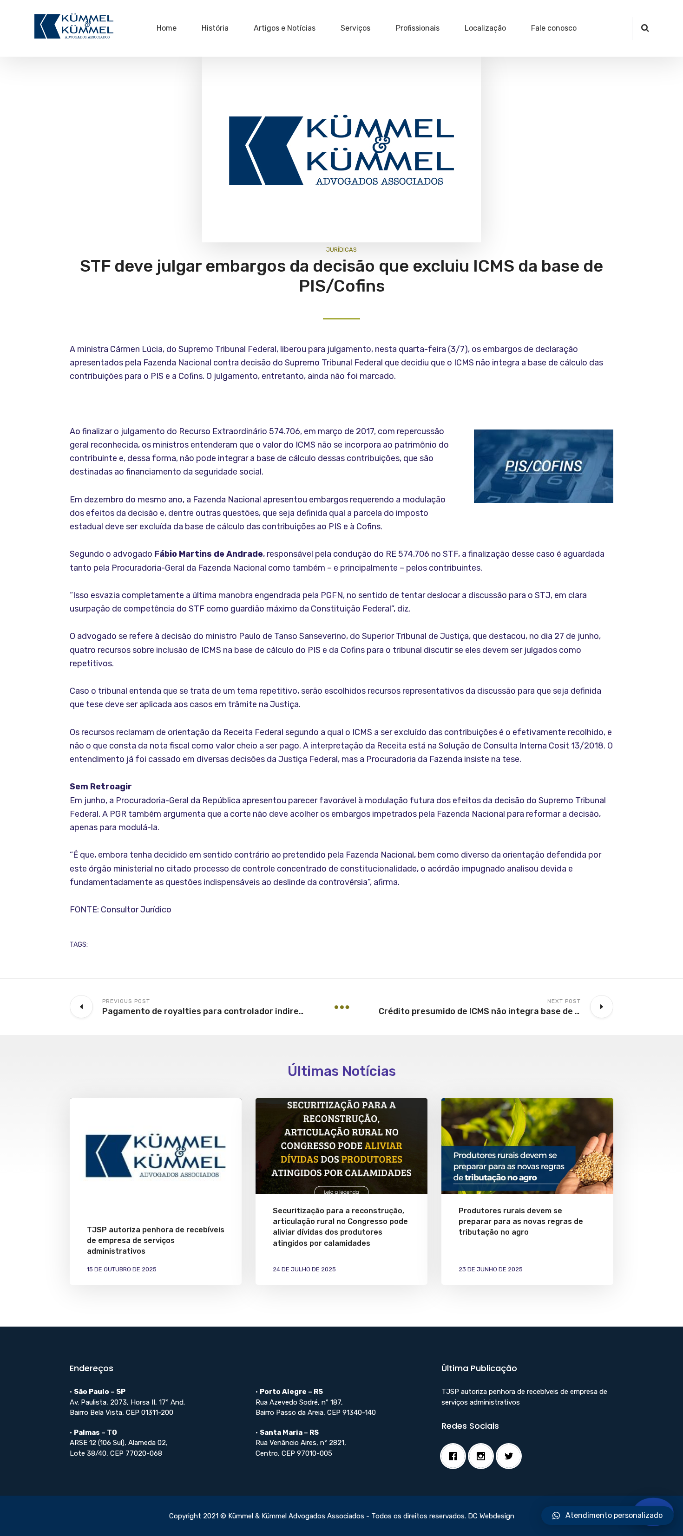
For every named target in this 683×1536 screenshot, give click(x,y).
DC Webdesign (491, 1516)
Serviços (355, 28)
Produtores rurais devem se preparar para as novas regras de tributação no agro (521, 1221)
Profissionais (418, 28)
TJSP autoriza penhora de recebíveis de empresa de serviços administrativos (155, 1240)
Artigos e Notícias (284, 28)
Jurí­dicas (341, 249)
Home (167, 28)
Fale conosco (554, 28)
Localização (485, 28)
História (215, 28)
